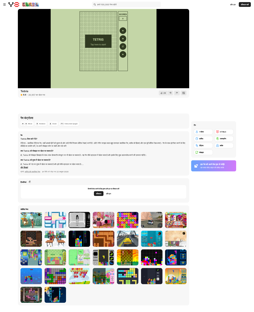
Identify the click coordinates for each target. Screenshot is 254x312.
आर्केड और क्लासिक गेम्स (32, 172)
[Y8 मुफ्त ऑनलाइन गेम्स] (13, 4)
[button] (24, 167)
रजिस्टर (98, 194)
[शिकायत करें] (177, 93)
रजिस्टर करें (245, 4)
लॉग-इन (233, 4)
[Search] (95, 4)
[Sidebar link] (4, 4)
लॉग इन (108, 194)
